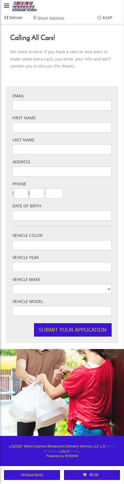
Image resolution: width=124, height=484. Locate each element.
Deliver (16, 17)
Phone (19, 184)
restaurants (32, 474)
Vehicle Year (25, 257)
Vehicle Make (26, 279)
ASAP (107, 17)
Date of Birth (26, 206)
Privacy (75, 451)
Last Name (23, 140)
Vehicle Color (27, 235)
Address (21, 162)
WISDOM (71, 456)
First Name (24, 118)
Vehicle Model (27, 301)
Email (18, 96)
